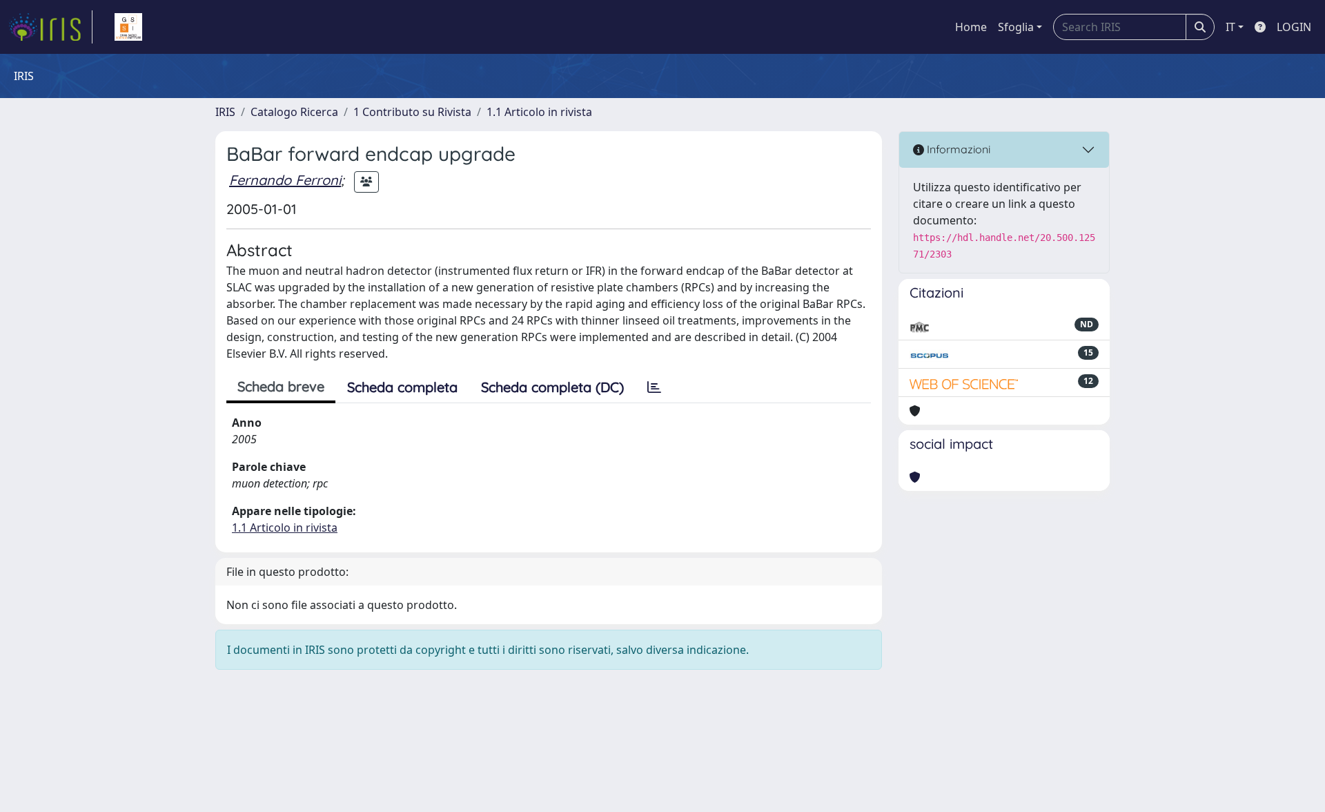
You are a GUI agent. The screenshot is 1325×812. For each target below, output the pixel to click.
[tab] (654, 387)
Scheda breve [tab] (280, 386)
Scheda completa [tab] (402, 387)
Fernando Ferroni (285, 179)
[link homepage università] (128, 27)
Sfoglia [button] (1016, 27)
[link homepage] (50, 27)
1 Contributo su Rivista (412, 111)
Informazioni (957, 149)
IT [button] (1230, 27)
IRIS (225, 111)
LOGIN (1294, 27)
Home (971, 27)
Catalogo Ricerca (294, 111)
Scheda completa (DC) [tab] (552, 387)
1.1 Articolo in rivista (539, 111)
